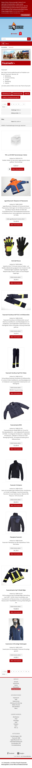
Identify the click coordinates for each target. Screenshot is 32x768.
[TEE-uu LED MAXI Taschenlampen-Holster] (16, 140)
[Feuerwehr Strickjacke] (16, 470)
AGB (16, 699)
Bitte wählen (15, 121)
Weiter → (4, 107)
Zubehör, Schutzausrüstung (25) (10, 97)
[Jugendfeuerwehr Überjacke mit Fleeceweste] (16, 186)
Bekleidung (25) (6, 93)
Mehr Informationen (17, 169)
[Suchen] (29, 38)
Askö (16, 719)
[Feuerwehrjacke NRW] (16, 410)
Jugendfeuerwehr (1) (16, 740)
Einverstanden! (26, 15)
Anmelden (14, 34)
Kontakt (16, 682)
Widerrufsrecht (16, 705)
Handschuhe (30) (17, 93)
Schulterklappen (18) (16, 736)
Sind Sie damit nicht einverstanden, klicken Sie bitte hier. (12, 12)
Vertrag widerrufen (16, 689)
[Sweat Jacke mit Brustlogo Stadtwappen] (16, 629)
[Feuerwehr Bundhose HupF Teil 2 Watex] (16, 358)
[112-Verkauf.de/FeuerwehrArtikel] (14, 63)
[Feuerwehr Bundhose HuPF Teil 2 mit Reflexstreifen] (16, 300)
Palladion (16, 724)
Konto (16, 685)
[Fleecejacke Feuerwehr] (16, 522)
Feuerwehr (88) (16, 738)
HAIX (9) (27, 93)
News (16, 708)
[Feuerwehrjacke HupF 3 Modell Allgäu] (16, 575)
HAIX (16, 722)
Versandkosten (27, 756)
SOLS (16, 726)
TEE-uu (16, 727)
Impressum (16, 698)
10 (15, 113)
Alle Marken (16, 717)
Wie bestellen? (16, 706)
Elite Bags (16, 720)
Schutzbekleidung (16, 745)
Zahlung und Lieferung (16, 703)
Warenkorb (16, 683)
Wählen (15, 110)
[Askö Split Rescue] (16, 246)
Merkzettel (16, 687)
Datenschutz (16, 701)
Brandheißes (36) (16, 743)
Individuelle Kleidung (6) (16, 741)
